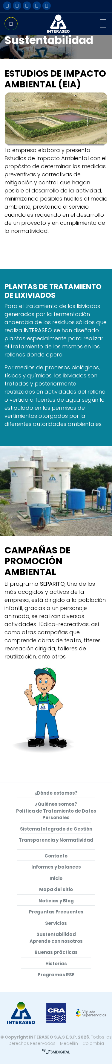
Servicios (56, 923)
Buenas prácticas (56, 952)
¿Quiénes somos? (56, 804)
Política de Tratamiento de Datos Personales (56, 814)
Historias (56, 963)
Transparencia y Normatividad (56, 840)
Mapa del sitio (56, 889)
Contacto (56, 856)
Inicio (56, 878)
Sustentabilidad (56, 934)
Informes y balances (56, 867)
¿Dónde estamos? (56, 793)
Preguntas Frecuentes (56, 912)
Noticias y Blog (56, 901)
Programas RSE (56, 975)
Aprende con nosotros (56, 941)
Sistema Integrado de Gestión (56, 829)
